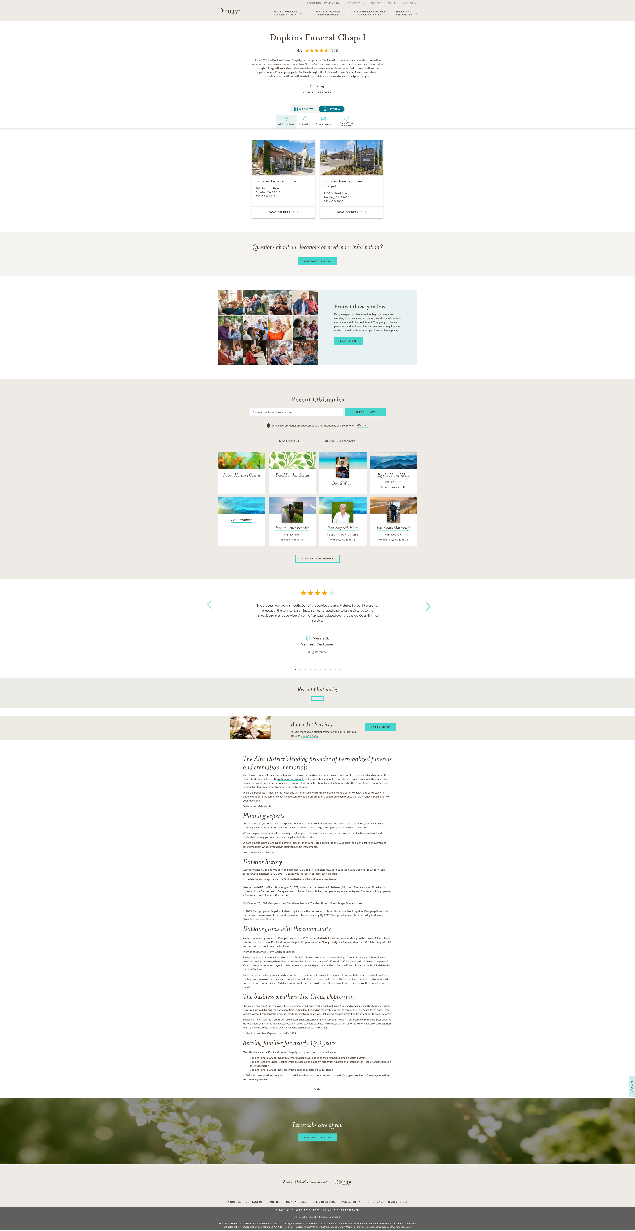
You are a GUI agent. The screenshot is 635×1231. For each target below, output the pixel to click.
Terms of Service (324, 1202)
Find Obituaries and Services (328, 13)
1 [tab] (295, 669)
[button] (408, 3)
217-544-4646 (309, 735)
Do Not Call (374, 1202)
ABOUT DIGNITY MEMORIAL (324, 3)
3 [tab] (305, 669)
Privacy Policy (295, 1202)
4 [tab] (310, 669)
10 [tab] (340, 669)
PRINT (391, 3)
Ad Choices (399, 1202)
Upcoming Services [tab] (340, 441)
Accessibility (351, 1202)
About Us (234, 1202)
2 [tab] (300, 669)
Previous (209, 610)
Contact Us (254, 1202)
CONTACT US (356, 3)
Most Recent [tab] (289, 441)
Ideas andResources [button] (403, 13)
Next (425, 604)
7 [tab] (325, 669)
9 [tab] (335, 669)
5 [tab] (315, 669)
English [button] (407, 3)
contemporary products (290, 778)
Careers (274, 1202)
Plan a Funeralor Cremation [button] (285, 13)
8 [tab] (330, 669)
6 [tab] (320, 669)
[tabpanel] (317, 628)
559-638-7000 (333, 201)
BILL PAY (376, 3)
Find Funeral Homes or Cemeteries (369, 13)
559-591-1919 (265, 196)
